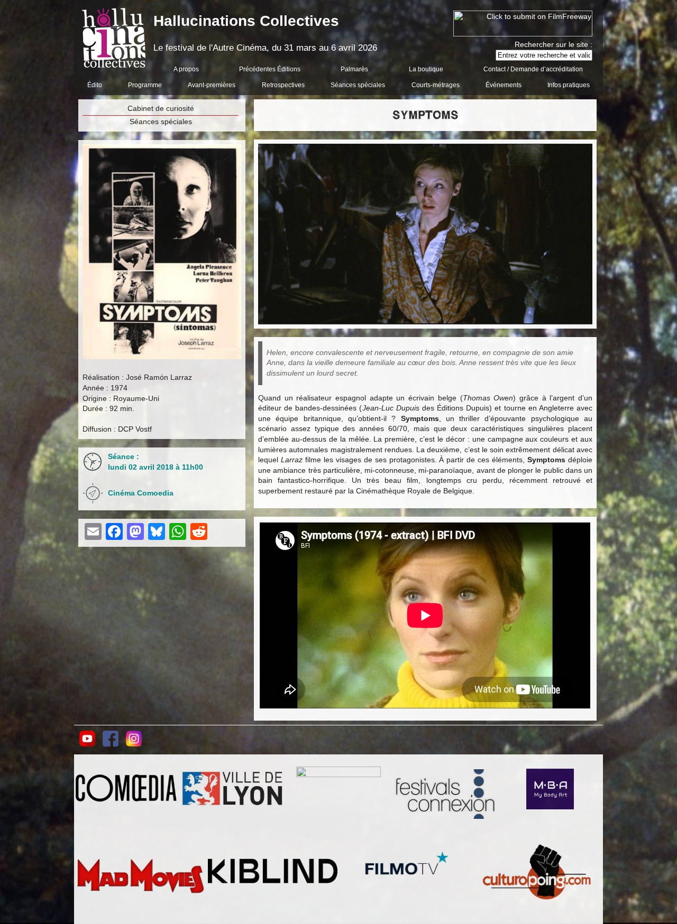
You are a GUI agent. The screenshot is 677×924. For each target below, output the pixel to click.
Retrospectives (283, 85)
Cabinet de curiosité (160, 108)
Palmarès (354, 69)
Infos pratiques (568, 85)
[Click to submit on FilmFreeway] (522, 34)
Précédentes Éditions (269, 69)
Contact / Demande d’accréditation (533, 69)
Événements (504, 85)
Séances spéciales (358, 85)
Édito (94, 85)
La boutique (426, 69)
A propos (186, 69)
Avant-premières (211, 85)
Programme (145, 85)
